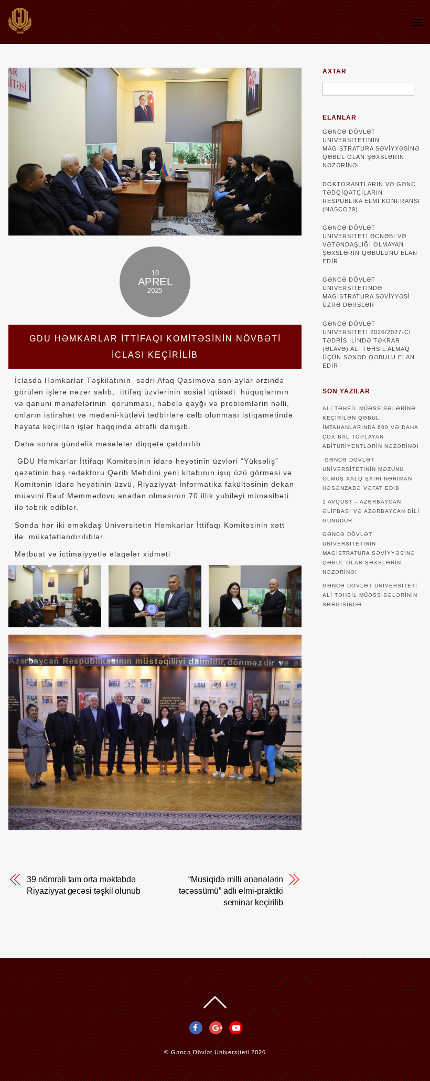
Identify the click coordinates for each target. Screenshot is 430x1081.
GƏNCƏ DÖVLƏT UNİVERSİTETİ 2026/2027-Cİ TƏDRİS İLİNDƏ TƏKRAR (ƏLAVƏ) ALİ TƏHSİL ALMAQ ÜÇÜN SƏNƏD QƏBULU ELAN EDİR (368, 344)
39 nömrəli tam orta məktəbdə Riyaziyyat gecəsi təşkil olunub (84, 885)
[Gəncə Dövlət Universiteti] (19, 28)
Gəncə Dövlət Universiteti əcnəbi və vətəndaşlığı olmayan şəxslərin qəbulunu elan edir (369, 244)
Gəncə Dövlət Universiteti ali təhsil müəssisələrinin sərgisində (369, 595)
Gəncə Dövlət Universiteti (210, 1052)
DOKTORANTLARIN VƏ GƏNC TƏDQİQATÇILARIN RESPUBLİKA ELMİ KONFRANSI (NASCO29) (371, 196)
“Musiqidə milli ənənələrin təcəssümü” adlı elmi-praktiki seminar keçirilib (231, 891)
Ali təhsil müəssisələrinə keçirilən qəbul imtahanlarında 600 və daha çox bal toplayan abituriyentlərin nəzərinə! (370, 427)
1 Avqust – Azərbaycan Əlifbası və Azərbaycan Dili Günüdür (371, 511)
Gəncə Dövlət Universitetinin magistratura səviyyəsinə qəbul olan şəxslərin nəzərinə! (371, 148)
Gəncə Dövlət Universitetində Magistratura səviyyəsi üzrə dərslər (366, 292)
